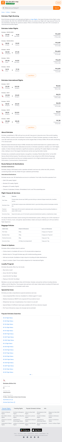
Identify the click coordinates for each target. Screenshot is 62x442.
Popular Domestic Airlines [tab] (33, 408)
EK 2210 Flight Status (8, 359)
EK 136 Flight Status (8, 327)
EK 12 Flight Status (7, 343)
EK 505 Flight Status (8, 346)
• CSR (47, 433)
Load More (31, 75)
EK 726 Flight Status (8, 324)
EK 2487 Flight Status (8, 365)
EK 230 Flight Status (8, 321)
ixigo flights (34, 19)
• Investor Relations (42, 433)
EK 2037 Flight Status (8, 337)
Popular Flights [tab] (6, 408)
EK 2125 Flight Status (8, 362)
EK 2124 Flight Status (8, 349)
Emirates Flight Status (8, 402)
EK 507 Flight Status (8, 353)
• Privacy (15, 433)
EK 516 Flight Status (8, 330)
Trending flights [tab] (18, 408)
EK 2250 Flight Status (8, 340)
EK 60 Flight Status (8, 317)
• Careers (24, 433)
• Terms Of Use (20, 433)
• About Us (36, 433)
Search (57, 8)
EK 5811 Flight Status (8, 333)
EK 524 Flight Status (8, 369)
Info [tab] (45, 408)
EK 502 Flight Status (8, 356)
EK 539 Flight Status (8, 372)
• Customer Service (30, 433)
